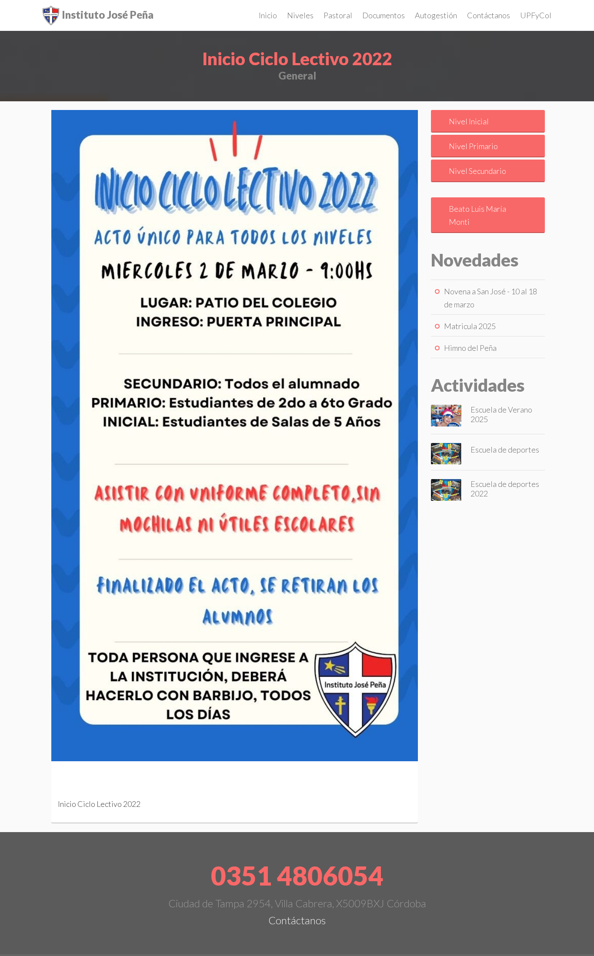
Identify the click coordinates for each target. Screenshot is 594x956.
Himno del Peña (470, 348)
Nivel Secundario (477, 171)
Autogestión (436, 15)
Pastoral (338, 15)
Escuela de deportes (505, 449)
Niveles (300, 15)
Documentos (383, 15)
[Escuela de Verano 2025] (446, 414)
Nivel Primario (473, 146)
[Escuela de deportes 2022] (446, 489)
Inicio (268, 15)
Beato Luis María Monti (477, 215)
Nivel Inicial (469, 121)
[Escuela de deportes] (446, 452)
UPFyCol (535, 15)
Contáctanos (488, 15)
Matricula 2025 (470, 326)
